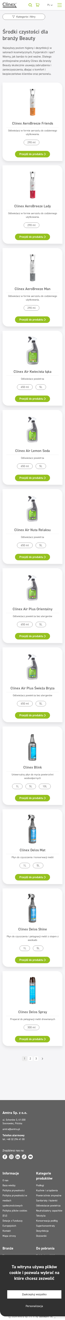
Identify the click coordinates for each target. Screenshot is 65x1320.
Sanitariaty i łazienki (46, 1200)
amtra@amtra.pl (11, 1129)
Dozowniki (41, 1236)
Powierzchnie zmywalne (48, 1195)
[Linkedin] (17, 1157)
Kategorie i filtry (25, 17)
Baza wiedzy (9, 1185)
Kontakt (7, 1231)
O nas (5, 1180)
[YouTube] (30, 1157)
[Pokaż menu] (59, 5)
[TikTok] (24, 1157)
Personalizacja (34, 1306)
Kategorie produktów (44, 1176)
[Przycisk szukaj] (30, 5)
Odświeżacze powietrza (48, 1205)
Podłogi (40, 1185)
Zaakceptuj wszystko (34, 1294)
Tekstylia (41, 1215)
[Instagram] (11, 1157)
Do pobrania (45, 1248)
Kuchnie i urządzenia (47, 1190)
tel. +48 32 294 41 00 (14, 1139)
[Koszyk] (37, 5)
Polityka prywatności (14, 1190)
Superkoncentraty (45, 1226)
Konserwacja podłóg (47, 1220)
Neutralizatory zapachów (49, 1210)
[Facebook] (5, 1157)
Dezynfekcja (42, 1231)
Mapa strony (9, 1236)
